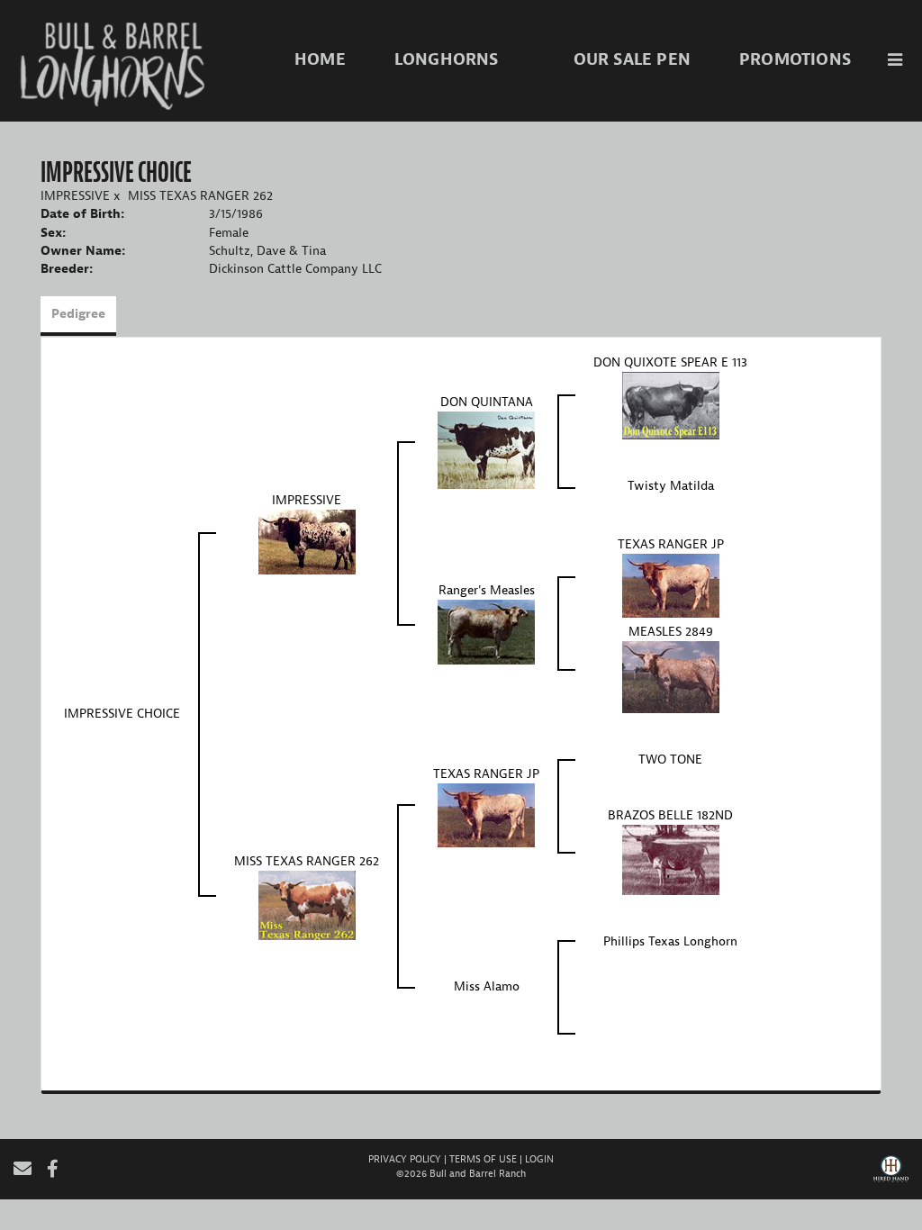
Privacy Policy (404, 1159)
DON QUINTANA (486, 402)
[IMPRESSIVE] (307, 541)
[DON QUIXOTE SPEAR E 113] (670, 404)
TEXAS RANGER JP (671, 544)
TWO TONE (670, 759)
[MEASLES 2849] (670, 676)
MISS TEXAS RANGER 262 (200, 195)
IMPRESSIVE (75, 195)
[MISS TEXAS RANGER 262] (307, 904)
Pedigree (78, 313)
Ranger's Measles (486, 590)
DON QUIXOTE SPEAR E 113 (670, 362)
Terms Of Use (483, 1159)
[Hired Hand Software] (890, 1175)
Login (539, 1159)
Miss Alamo (487, 986)
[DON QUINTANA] (486, 449)
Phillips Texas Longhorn (670, 941)
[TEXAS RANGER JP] (670, 584)
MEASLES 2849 (670, 631)
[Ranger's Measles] (486, 631)
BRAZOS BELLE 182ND (670, 815)
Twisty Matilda (671, 485)
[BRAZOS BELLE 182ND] (670, 859)
